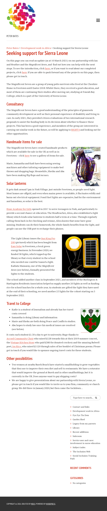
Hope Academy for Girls (19, 209)
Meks (33, 504)
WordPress (50, 504)
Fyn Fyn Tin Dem (81, 415)
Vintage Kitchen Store (22, 342)
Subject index (79, 447)
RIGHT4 (75, 129)
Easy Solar (16, 246)
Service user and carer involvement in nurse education (85, 442)
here (47, 68)
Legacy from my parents (84, 423)
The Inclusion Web (81, 451)
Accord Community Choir (20, 338)
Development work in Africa (86, 411)
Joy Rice (16, 346)
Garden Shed (79, 419)
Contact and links (81, 406)
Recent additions (81, 431)
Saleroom (77, 436)
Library (76, 427)
